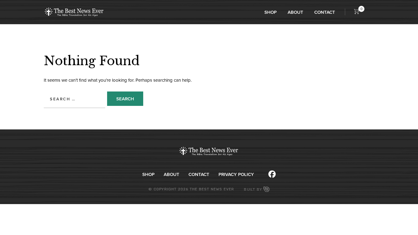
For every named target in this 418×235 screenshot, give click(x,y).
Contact (324, 12)
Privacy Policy (236, 174)
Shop (270, 12)
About (295, 12)
